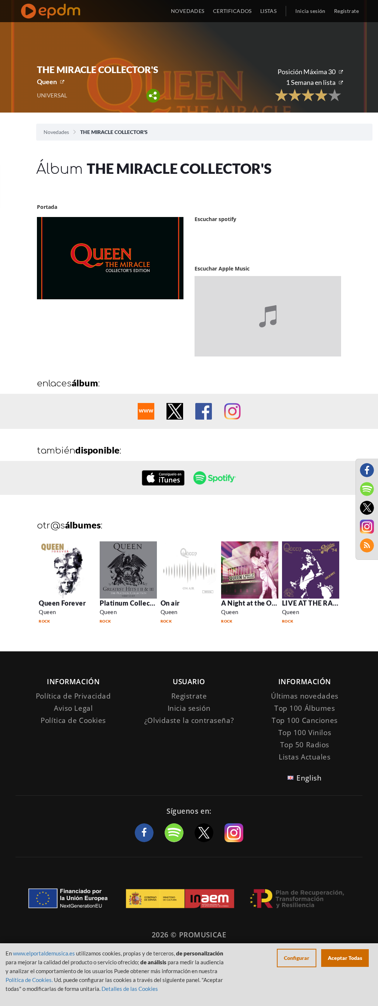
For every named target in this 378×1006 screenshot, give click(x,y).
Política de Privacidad (73, 696)
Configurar (296, 958)
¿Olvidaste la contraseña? (189, 720)
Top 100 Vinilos (304, 732)
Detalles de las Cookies (130, 988)
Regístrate (346, 11)
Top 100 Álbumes (304, 708)
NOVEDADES (188, 11)
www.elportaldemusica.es (44, 953)
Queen (47, 81)
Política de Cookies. (29, 979)
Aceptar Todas (345, 958)
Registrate (189, 696)
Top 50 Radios (304, 745)
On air (170, 603)
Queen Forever (62, 603)
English (309, 778)
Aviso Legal (73, 708)
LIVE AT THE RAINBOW (320, 603)
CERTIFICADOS (232, 11)
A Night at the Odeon (254, 603)
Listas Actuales (305, 757)
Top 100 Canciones (305, 720)
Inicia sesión (310, 11)
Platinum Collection (131, 603)
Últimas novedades (305, 696)
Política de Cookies (73, 720)
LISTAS (268, 11)
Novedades (56, 132)
